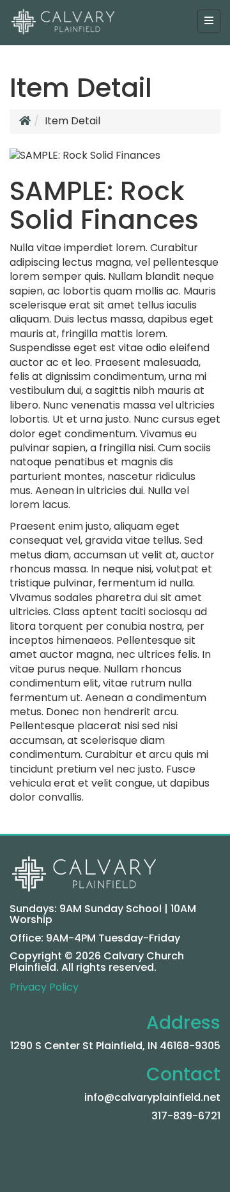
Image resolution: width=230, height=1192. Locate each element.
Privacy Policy (44, 987)
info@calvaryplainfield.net (152, 1097)
